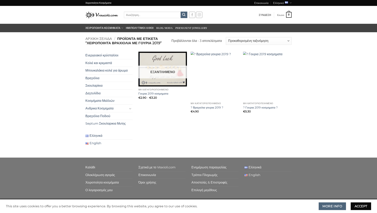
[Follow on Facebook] (192, 15)
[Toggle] (130, 108)
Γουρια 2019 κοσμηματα (153, 93)
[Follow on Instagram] (199, 15)
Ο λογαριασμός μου (99, 190)
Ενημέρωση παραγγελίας (209, 167)
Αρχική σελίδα (98, 38)
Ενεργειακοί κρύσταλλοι (101, 55)
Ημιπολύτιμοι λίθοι (140, 27)
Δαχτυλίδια (93, 93)
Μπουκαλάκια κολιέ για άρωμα (106, 70)
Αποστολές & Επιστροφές (209, 182)
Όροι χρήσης (147, 182)
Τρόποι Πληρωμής (204, 175)
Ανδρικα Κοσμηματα (99, 108)
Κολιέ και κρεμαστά (98, 63)
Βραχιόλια (92, 78)
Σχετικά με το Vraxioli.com (157, 167)
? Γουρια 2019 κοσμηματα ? (260, 107)
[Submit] (184, 15)
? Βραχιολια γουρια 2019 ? (207, 107)
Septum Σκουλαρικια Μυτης (105, 123)
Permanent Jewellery (191, 27)
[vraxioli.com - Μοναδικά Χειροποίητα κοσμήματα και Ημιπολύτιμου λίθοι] (101, 14)
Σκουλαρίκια (93, 85)
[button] (265, 14)
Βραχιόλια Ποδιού (97, 116)
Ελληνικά (278, 3)
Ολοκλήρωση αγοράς (100, 175)
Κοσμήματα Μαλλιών (99, 101)
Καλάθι (90, 167)
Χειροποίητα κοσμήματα (102, 27)
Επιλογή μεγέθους (204, 190)
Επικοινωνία (261, 3)
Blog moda (164, 27)
